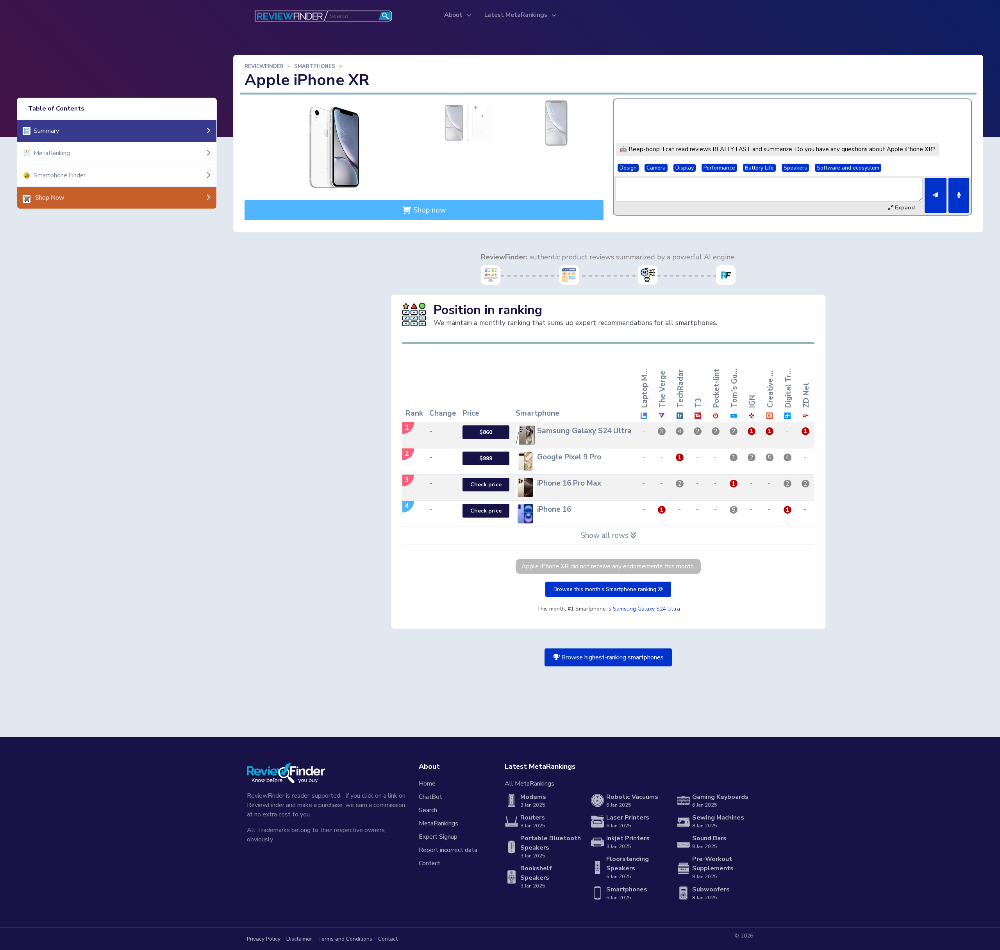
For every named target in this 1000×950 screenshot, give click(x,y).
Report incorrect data (448, 850)
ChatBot (430, 797)
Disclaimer (299, 939)
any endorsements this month (653, 566)
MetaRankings (438, 823)
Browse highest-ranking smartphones (612, 657)
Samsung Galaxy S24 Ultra (646, 608)
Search (428, 810)
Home (427, 783)
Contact (429, 863)
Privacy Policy (263, 939)
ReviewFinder (264, 66)
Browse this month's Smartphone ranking (606, 589)
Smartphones (314, 66)
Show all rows (605, 535)
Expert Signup (438, 836)
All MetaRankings (529, 783)
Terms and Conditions (345, 939)
